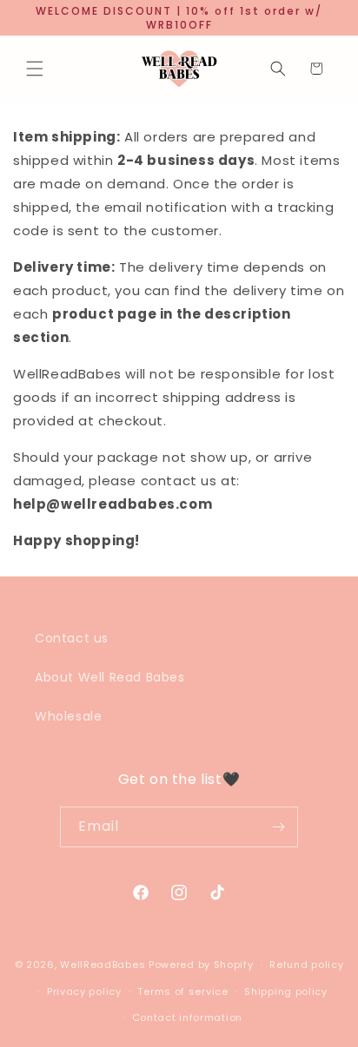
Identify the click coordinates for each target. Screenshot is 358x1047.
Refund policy (306, 964)
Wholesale (68, 716)
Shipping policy (286, 991)
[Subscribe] (278, 827)
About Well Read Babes (110, 677)
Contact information (187, 1017)
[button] (35, 68)
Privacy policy (84, 991)
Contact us (72, 638)
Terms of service (182, 991)
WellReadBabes (102, 964)
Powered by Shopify (201, 964)
